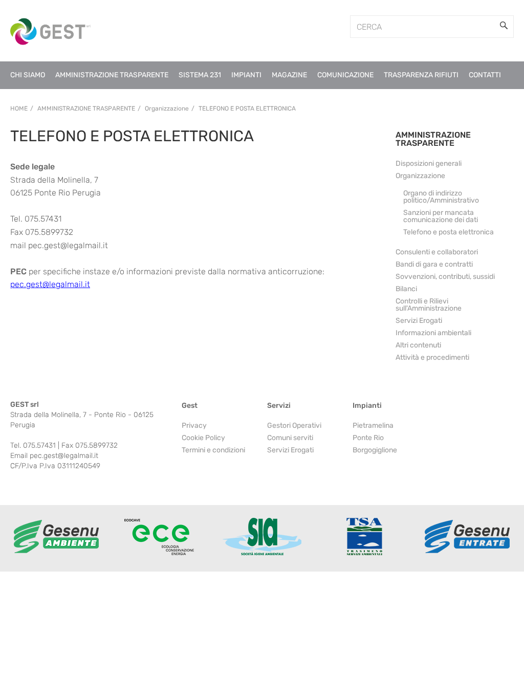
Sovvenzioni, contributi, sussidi (445, 276)
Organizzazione (420, 175)
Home (19, 108)
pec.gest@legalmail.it (50, 284)
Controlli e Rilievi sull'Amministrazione (429, 305)
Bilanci (406, 289)
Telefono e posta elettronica (247, 108)
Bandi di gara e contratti (434, 264)
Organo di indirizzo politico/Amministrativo (441, 197)
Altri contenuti (418, 345)
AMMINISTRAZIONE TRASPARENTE (433, 139)
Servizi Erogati (419, 320)
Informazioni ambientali (433, 333)
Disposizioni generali (429, 163)
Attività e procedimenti (432, 357)
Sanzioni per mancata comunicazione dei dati (440, 216)
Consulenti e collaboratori (437, 252)
